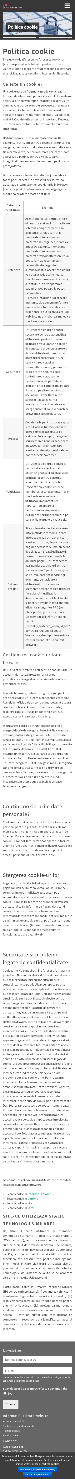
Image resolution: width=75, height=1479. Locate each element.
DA (10, 1393)
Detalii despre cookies (37, 1474)
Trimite (10, 1404)
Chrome (33, 1198)
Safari (31, 1208)
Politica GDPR (10, 1435)
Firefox (32, 1203)
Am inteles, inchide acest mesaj (37, 1469)
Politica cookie (11, 1430)
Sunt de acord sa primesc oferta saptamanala (36, 1388)
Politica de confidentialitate (19, 1426)
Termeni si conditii (13, 1421)
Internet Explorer (39, 1194)
